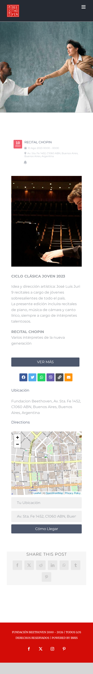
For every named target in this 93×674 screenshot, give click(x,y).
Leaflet (37, 493)
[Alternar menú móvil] (83, 7)
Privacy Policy (73, 493)
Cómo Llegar (46, 529)
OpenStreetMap (54, 493)
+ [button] (17, 437)
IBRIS (74, 638)
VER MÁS (45, 362)
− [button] (17, 444)
